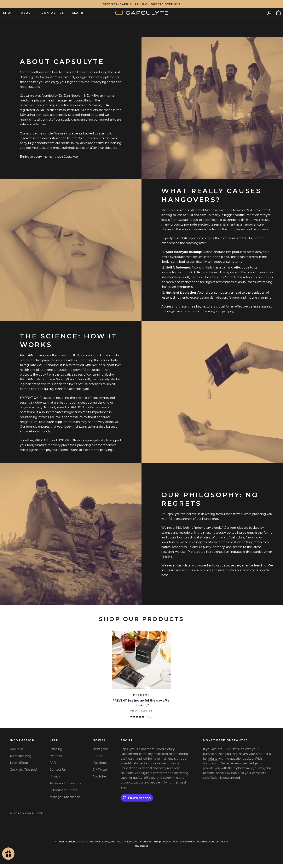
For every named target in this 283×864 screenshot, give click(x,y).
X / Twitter (100, 769)
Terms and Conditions (65, 783)
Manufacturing (20, 756)
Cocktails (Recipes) (23, 769)
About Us (16, 749)
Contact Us (52, 12)
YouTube (99, 776)
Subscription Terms (63, 790)
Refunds (56, 756)
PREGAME (141, 695)
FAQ (53, 763)
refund (213, 758)
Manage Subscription (65, 797)
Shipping (56, 749)
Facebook (100, 763)
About (27, 12)
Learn (77, 12)
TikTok (97, 756)
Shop (8, 12)
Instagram (100, 749)
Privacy (55, 776)
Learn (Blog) (19, 763)
